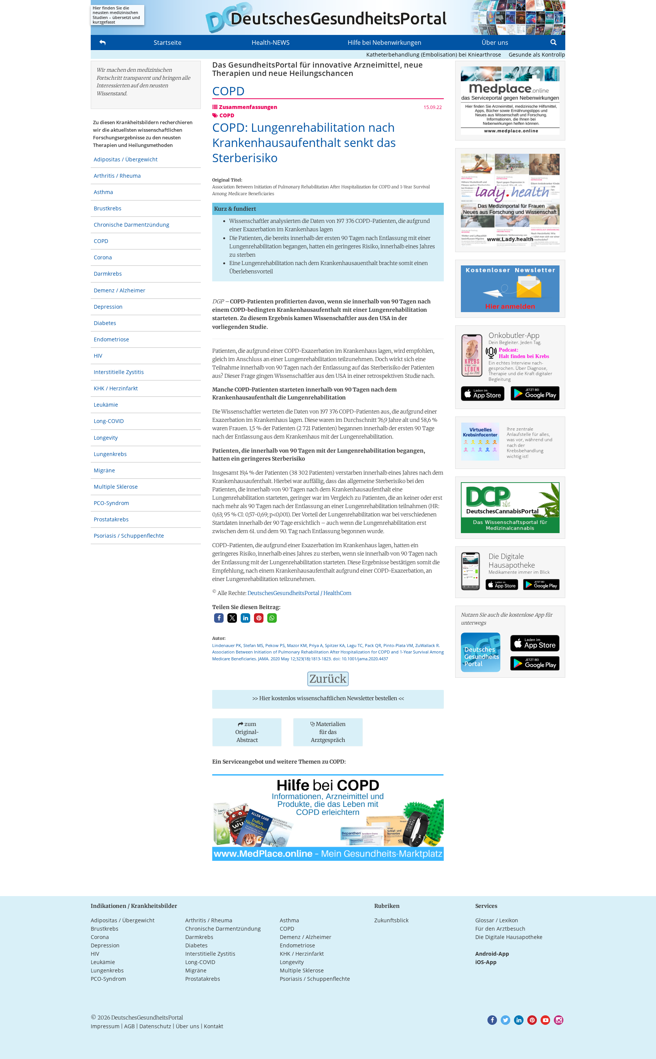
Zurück (328, 679)
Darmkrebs (108, 273)
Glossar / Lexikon (496, 920)
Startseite (167, 42)
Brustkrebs (107, 208)
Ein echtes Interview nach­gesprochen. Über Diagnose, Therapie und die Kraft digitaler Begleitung (520, 371)
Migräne (104, 470)
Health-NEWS (271, 42)
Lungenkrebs (110, 454)
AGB (129, 1026)
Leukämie (106, 404)
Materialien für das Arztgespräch (328, 732)
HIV (98, 355)
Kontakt (213, 1026)
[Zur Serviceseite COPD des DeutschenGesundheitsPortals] (328, 817)
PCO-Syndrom (111, 503)
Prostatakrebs (111, 519)
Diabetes (105, 323)
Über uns (495, 42)
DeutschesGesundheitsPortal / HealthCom (300, 593)
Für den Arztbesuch (500, 928)
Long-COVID (109, 421)
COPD (101, 241)
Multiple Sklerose (116, 486)
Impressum (105, 1026)
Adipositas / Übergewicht (126, 159)
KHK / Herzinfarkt (116, 388)
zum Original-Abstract (247, 732)
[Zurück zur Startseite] (328, 17)
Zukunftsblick (391, 920)
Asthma (103, 192)
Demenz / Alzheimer (119, 290)
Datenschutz (155, 1026)
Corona (103, 257)
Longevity (106, 437)
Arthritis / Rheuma (117, 175)
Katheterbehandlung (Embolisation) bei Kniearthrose (417, 54)
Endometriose (111, 339)
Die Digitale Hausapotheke (508, 937)
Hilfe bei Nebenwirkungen (384, 42)
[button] (219, 618)
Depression (108, 306)
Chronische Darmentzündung (131, 224)
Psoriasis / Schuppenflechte (129, 535)
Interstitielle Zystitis (119, 372)
